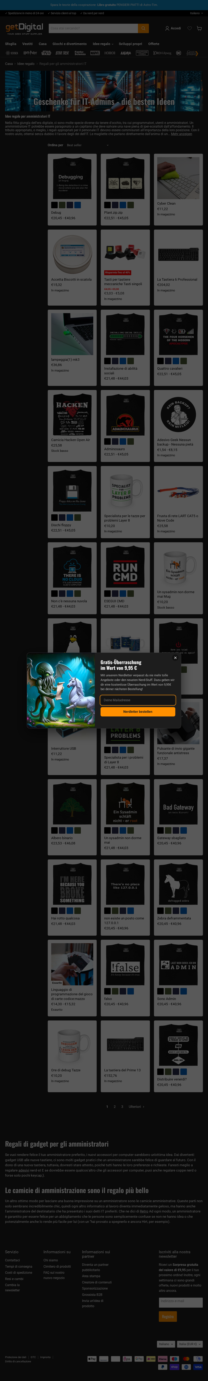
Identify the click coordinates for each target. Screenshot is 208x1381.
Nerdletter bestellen (137, 712)
